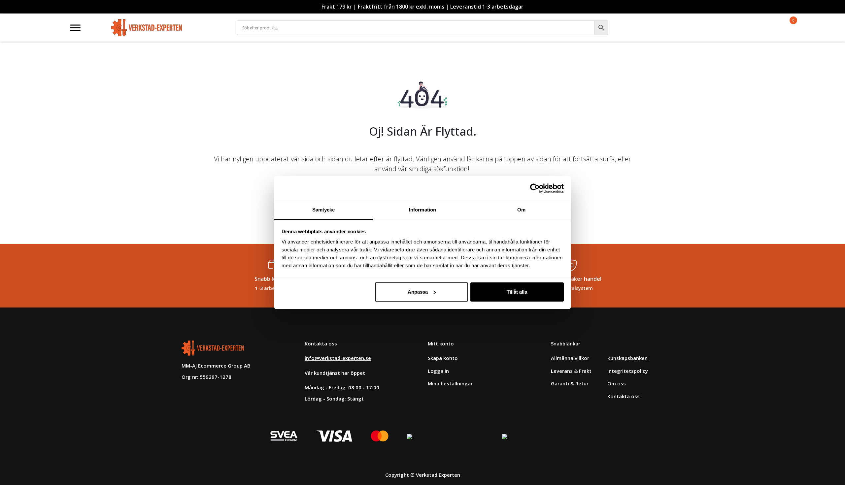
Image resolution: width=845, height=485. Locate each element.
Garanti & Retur (570, 383)
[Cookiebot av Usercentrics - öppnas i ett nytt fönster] (535, 188)
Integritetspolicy (627, 371)
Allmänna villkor (570, 358)
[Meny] (75, 27)
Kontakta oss (623, 396)
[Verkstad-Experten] (147, 23)
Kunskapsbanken (627, 358)
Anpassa (418, 292)
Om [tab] (521, 209)
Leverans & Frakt (571, 371)
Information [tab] (422, 209)
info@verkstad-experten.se (338, 358)
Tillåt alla (517, 292)
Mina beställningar (450, 383)
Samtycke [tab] (323, 209)
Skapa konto (443, 358)
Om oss (616, 383)
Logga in (438, 371)
